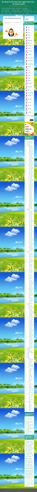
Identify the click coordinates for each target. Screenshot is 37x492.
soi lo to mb (30, 479)
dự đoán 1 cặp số (28, 444)
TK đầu (30, 386)
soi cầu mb (28, 468)
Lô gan (29, 70)
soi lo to (28, 479)
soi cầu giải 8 (30, 466)
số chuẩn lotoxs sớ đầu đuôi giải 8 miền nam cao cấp (31, 329)
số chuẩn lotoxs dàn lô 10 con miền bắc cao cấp (31, 194)
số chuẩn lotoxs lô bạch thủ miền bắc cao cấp (30, 224)
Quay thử (27, 13)
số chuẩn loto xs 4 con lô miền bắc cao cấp (29, 419)
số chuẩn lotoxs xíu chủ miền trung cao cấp (30, 300)
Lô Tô (23, 13)
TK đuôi (29, 80)
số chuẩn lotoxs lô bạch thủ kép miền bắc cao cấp (31, 218)
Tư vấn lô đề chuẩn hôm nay (17, 11)
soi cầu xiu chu (30, 476)
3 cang (26, 441)
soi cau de (29, 453)
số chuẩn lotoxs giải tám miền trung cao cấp (30, 271)
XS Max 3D (29, 48)
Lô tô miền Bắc (30, 92)
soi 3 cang (29, 450)
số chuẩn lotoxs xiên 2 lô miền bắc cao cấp (29, 432)
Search (27, 19)
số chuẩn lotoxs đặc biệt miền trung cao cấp (31, 266)
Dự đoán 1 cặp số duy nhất (29, 445)
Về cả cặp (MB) (30, 57)
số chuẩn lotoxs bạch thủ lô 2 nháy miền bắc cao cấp (31, 148)
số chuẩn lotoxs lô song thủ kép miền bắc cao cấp (31, 229)
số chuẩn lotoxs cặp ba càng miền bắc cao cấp (31, 189)
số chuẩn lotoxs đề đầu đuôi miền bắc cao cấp (30, 205)
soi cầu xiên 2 (28, 477)
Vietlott (10, 13)
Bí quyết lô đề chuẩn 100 (6, 11)
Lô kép (29, 75)
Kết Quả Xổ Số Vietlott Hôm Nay (31, 360)
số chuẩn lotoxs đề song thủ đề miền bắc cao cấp (31, 213)
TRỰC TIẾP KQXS (26, 11)
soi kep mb (29, 478)
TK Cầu (15, 13)
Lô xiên (29, 72)
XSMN (35, 11)
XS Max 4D (31, 364)
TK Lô (19, 13)
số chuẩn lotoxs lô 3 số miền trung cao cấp (31, 277)
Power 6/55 (30, 45)
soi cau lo (27, 454)
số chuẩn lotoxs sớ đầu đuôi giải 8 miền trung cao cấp (31, 282)
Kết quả (6, 13)
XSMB (31, 11)
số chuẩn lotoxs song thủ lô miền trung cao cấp (31, 294)
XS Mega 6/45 (30, 40)
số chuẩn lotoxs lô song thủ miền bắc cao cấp (30, 234)
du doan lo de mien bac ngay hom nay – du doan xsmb (11, 8)
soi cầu (29, 464)
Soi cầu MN (28, 473)
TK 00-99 (29, 90)
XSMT (2, 13)
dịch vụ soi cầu (30, 442)
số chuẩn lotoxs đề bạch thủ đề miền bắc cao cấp (31, 200)
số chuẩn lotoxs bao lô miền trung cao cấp (31, 255)
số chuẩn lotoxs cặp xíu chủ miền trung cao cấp (31, 261)
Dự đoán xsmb (24, 8)
